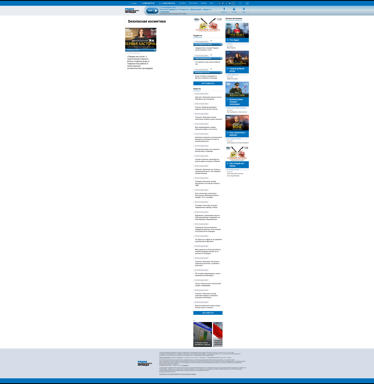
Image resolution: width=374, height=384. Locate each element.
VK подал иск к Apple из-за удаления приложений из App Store (208, 240)
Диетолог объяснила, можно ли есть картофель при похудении (208, 98)
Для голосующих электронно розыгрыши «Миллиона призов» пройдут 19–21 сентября (207, 195)
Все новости (207, 313)
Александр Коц (232, 143)
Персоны (234, 12)
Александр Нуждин (233, 176)
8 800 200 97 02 (148, 3)
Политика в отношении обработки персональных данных (177, 374)
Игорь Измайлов (243, 143)
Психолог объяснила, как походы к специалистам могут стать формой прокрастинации (208, 171)
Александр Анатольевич (235, 173)
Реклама (203, 3)
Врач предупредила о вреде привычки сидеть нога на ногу (206, 128)
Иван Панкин (231, 48)
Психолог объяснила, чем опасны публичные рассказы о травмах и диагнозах (207, 263)
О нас (211, 3)
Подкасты (224, 12)
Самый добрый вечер (232, 74)
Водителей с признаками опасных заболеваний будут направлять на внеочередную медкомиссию (207, 217)
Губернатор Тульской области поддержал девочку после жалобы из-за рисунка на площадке (208, 229)
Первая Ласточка (133, 50)
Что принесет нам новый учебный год (207, 63)
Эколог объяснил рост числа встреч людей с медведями (208, 284)
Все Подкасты (208, 83)
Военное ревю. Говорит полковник (236, 101)
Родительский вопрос (203, 58)
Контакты (182, 3)
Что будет (234, 40)
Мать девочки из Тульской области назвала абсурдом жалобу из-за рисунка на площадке (208, 251)
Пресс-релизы (193, 3)
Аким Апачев (243, 112)
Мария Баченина (232, 79)
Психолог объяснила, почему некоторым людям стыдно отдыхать (208, 118)
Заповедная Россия (202, 72)
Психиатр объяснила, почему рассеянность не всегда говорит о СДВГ (207, 183)
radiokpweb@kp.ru (165, 357)
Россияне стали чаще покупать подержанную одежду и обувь (206, 206)
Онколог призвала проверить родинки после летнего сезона (206, 108)
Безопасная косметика (147, 21)
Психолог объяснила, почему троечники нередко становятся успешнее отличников (206, 295)
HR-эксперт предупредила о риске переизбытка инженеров (207, 274)
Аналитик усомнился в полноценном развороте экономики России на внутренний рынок (208, 139)
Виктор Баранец (232, 112)
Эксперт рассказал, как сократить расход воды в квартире (207, 150)
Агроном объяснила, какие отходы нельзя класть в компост (207, 306)
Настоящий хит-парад (169, 7)
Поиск (240, 3)
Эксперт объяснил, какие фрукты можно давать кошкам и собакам (207, 160)
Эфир (244, 12)
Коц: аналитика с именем (234, 138)
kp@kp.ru (185, 365)
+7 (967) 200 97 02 (168, 3)
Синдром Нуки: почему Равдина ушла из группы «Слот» (206, 49)
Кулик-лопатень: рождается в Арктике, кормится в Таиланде (206, 77)
